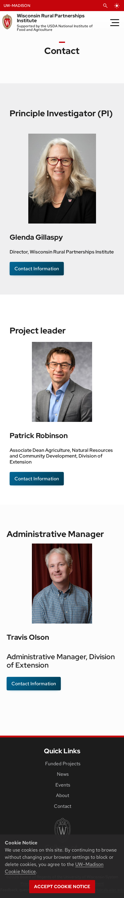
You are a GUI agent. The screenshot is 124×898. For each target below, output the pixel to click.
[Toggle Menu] (114, 22)
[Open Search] (105, 6)
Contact (62, 806)
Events (62, 785)
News (63, 774)
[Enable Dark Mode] (116, 5)
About (62, 795)
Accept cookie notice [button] (62, 887)
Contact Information (36, 268)
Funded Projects (62, 763)
